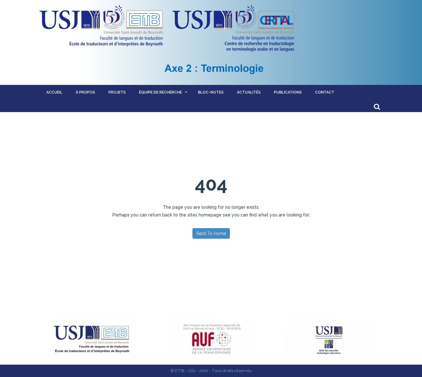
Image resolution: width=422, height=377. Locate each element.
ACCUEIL (54, 92)
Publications (288, 92)
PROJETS (117, 92)
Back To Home (211, 233)
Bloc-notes (211, 92)
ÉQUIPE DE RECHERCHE (160, 92)
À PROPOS (85, 92)
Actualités (249, 92)
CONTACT (324, 92)
